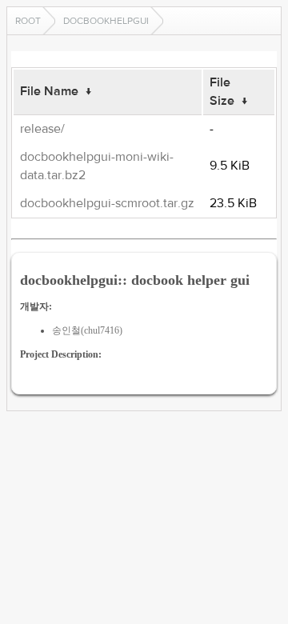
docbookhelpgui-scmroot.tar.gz (107, 203)
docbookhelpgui (106, 20)
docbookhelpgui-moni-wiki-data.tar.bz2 (97, 166)
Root (28, 20)
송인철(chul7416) (87, 330)
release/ (42, 129)
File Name (49, 91)
